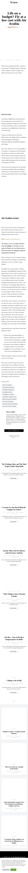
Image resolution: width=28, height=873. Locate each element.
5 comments (14, 643)
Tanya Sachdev (10, 59)
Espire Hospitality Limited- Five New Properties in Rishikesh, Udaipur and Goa (14, 804)
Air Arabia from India (8, 389)
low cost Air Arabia (8, 401)
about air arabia (7, 385)
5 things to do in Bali (14, 680)
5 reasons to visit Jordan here (12, 239)
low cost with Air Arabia (9, 406)
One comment (14, 772)
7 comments (14, 600)
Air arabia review (7, 392)
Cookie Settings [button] (6, 869)
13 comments (14, 513)
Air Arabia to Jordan (8, 394)
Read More (13, 478)
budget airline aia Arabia (9, 399)
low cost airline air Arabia (10, 403)
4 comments (14, 737)
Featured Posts (12, 591)
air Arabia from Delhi (8, 387)
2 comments (14, 809)
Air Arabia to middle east (9, 396)
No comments (14, 470)
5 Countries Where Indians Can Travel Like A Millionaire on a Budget (14, 841)
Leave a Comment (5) (13, 430)
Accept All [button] (13, 869)
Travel (14, 9)
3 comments (14, 684)
